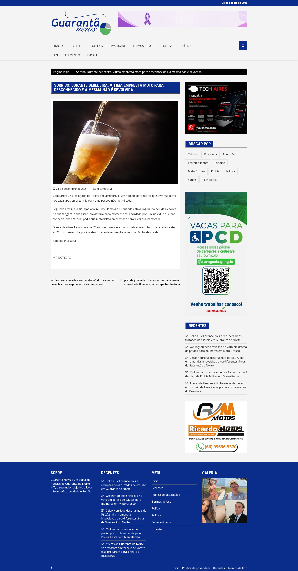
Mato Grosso (196, 171)
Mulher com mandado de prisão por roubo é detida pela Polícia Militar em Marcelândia (216, 374)
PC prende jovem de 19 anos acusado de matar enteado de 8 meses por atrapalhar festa (150, 282)
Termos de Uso (143, 46)
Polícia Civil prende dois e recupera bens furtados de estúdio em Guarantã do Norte (213, 338)
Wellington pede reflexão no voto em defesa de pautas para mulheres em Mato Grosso (216, 349)
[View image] (213, 489)
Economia (210, 154)
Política (185, 46)
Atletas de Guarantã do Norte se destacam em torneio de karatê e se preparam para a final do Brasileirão (216, 387)
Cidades (193, 154)
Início (58, 46)
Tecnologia (209, 180)
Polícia (166, 46)
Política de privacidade (108, 46)
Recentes (76, 46)
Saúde (192, 180)
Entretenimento (67, 55)
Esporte (93, 55)
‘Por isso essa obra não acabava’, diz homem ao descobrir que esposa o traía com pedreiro (83, 282)
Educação (229, 154)
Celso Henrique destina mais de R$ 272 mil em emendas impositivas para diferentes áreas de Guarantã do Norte (215, 362)
